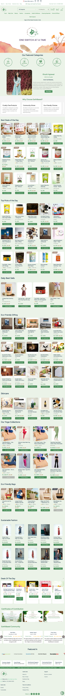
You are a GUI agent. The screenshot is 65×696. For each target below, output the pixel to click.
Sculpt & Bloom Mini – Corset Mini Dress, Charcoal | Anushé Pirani (19, 563)
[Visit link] (12, 654)
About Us (2, 3)
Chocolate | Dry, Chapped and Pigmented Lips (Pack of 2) (31, 242)
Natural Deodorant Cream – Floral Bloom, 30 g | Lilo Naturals (58, 242)
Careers (46, 676)
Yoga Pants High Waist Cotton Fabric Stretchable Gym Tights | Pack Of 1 (56, 444)
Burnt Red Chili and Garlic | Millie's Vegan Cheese (19, 242)
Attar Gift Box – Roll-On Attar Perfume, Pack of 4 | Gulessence (46, 591)
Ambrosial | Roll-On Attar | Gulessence (6, 241)
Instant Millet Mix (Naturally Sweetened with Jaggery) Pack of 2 (45, 187)
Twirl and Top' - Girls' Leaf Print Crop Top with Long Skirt (24, 300)
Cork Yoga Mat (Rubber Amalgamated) (39, 470)
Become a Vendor (48, 674)
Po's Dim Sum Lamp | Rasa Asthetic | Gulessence (32, 356)
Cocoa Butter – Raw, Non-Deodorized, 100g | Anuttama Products (32, 187)
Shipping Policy (26, 689)
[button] (63, 636)
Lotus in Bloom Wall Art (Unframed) (19, 331)
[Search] (48, 9)
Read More (48, 91)
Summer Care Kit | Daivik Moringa (6, 411)
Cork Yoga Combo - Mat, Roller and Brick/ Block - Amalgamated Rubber (40, 444)
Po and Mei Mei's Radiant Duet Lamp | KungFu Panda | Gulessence (58, 332)
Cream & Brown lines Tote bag (31, 502)
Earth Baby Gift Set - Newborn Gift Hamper (45, 380)
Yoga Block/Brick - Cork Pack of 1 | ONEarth (7, 443)
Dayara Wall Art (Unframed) (44, 241)
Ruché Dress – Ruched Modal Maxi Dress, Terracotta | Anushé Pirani (32, 563)
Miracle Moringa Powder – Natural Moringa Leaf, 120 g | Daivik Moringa (58, 187)
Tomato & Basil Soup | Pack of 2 (18, 265)
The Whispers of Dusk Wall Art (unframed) (31, 332)
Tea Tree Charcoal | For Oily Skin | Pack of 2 (58, 412)
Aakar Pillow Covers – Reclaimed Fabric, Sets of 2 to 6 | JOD (32, 218)
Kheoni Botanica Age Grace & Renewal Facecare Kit (19, 412)
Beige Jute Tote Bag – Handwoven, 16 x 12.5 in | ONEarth (45, 502)
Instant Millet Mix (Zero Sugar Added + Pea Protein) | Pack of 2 (6, 218)
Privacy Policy (26, 687)
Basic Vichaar (8, 3)
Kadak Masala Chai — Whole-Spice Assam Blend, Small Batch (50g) (19, 161)
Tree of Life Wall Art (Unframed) (32, 379)
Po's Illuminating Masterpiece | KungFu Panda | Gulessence (44, 356)
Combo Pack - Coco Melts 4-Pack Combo (33, 590)
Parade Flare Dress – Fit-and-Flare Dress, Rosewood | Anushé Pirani (6, 563)
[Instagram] (36, 694)
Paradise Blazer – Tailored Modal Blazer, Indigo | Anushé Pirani (44, 563)
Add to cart (7, 168)
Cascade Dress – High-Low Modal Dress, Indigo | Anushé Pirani (19, 539)
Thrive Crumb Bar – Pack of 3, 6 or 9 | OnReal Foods (32, 137)
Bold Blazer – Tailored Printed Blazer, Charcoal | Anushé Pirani (57, 563)
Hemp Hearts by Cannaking (6, 186)
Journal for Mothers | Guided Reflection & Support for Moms (58, 380)
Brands (2, 687)
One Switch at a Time (12, 679)
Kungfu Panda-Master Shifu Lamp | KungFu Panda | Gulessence (19, 380)
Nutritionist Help (26, 679)
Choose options (7, 143)
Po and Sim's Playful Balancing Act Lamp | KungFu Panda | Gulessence (6, 356)
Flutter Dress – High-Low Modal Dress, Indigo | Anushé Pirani (6, 539)
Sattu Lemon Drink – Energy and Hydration (19, 218)
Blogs (21, 3)
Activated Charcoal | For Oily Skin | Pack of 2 (45, 218)
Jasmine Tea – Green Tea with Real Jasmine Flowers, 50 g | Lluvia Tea (45, 161)
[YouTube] (39, 694)
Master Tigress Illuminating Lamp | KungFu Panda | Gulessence (58, 356)
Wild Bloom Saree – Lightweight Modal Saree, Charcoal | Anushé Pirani (45, 539)
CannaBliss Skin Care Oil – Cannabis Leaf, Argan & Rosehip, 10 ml (45, 412)
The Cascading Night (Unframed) (45, 331)
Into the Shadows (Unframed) (19, 355)
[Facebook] (31, 694)
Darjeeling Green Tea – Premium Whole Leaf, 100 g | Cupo (19, 187)
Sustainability (3, 689)
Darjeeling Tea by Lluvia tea (6, 160)
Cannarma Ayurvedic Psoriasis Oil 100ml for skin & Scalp (32, 412)
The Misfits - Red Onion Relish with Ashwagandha (40, 299)
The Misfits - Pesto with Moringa (6, 265)
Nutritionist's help (15, 3)
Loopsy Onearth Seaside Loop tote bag (19, 502)
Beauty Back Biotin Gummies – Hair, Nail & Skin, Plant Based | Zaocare (58, 266)
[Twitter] (34, 694)
